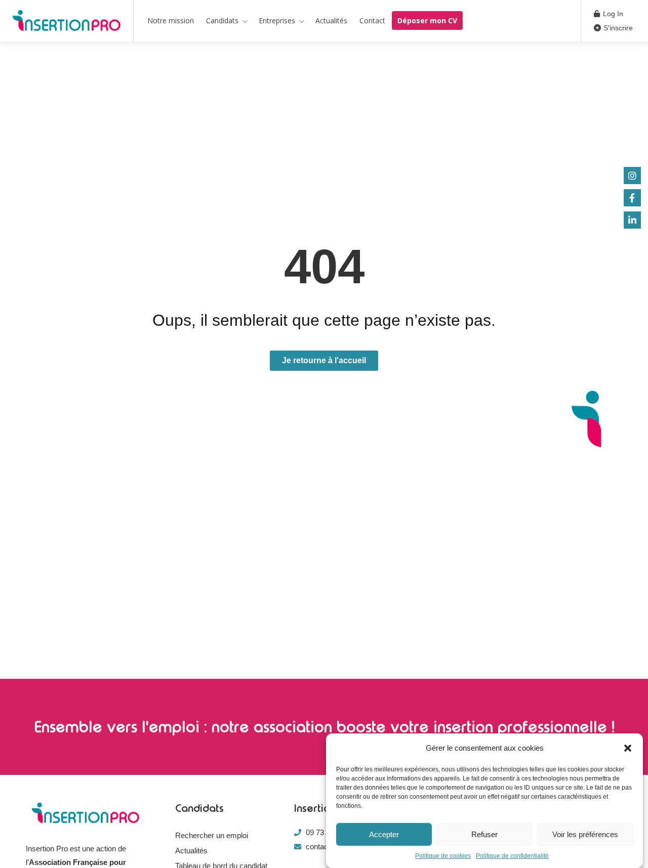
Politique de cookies (443, 855)
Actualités (331, 20)
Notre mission (170, 20)
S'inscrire (617, 28)
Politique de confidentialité (512, 855)
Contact (372, 20)
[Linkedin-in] (632, 220)
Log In (612, 14)
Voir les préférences (585, 834)
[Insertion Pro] (66, 22)
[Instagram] (632, 175)
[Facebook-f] (632, 197)
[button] (628, 748)
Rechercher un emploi (211, 835)
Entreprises (277, 20)
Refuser (484, 834)
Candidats (222, 20)
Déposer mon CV (427, 20)
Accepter (384, 834)
